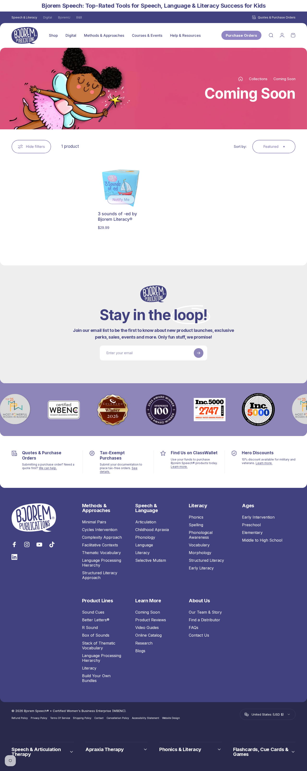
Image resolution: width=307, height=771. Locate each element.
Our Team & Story (205, 612)
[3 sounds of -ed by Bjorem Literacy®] (121, 185)
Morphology (200, 552)
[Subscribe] (198, 353)
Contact (99, 718)
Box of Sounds (95, 635)
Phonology (145, 537)
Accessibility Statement (145, 718)
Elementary (252, 532)
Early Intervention (258, 517)
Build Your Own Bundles (96, 678)
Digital (47, 17)
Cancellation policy (117, 718)
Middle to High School (262, 540)
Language (144, 545)
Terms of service (60, 718)
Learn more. (179, 466)
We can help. (48, 468)
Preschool (251, 524)
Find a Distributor (204, 619)
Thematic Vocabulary (101, 552)
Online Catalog (148, 635)
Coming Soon (147, 612)
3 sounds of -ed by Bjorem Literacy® (117, 216)
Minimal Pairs (94, 522)
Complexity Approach (102, 537)
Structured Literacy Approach (99, 575)
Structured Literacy (206, 560)
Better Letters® (95, 619)
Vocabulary (199, 545)
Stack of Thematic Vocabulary (98, 645)
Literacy (142, 552)
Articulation (145, 522)
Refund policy (20, 718)
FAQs (193, 627)
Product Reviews (150, 619)
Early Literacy (201, 568)
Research (144, 643)
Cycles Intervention (99, 529)
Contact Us (199, 635)
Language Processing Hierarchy (101, 563)
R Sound (90, 627)
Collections (258, 79)
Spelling (196, 524)
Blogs (140, 650)
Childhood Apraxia (152, 529)
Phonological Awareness (201, 535)
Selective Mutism (150, 560)
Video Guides (147, 627)
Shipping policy (82, 718)
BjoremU (64, 17)
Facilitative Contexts (100, 545)
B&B (79, 17)
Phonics (196, 517)
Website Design (171, 718)
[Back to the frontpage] (240, 79)
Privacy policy (39, 718)
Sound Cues (93, 612)
